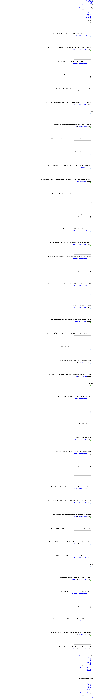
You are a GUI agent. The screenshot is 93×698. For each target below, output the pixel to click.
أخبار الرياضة (75, 230)
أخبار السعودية (74, 579)
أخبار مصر (76, 398)
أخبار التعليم (75, 488)
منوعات (75, 307)
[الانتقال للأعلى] (92, 697)
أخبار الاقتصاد (74, 35)
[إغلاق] (92, 696)
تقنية (77, 126)
